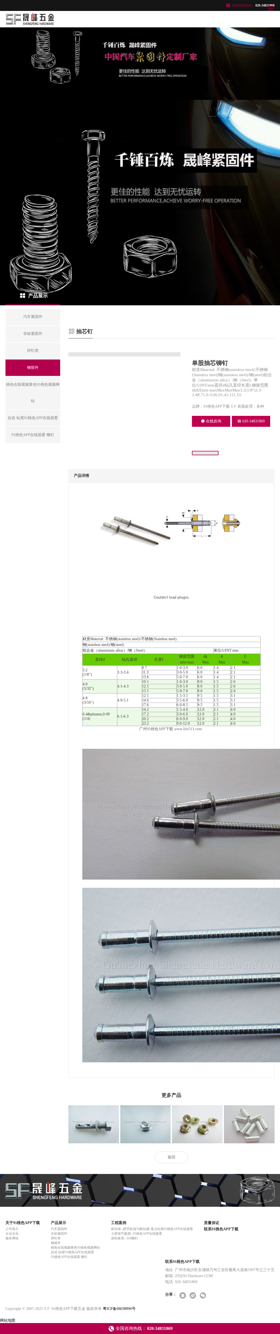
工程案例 (118, 1223)
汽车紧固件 (59, 1229)
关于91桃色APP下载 (22, 1223)
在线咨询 (213, 421)
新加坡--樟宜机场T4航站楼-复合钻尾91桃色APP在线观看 (152, 1229)
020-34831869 (253, 421)
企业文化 (12, 1234)
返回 (171, 1157)
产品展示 (58, 1223)
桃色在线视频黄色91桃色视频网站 (75, 1247)
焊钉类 (56, 1238)
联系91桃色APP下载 (221, 1229)
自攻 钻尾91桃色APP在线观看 (72, 1252)
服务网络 (12, 1238)
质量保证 (211, 1223)
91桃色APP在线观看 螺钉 (69, 1257)
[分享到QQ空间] (183, 1296)
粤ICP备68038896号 (119, 1309)
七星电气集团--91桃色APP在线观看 (136, 1234)
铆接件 (56, 1243)
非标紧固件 (59, 1234)
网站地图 (7, 1320)
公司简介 (12, 1229)
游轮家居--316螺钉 (124, 1238)
